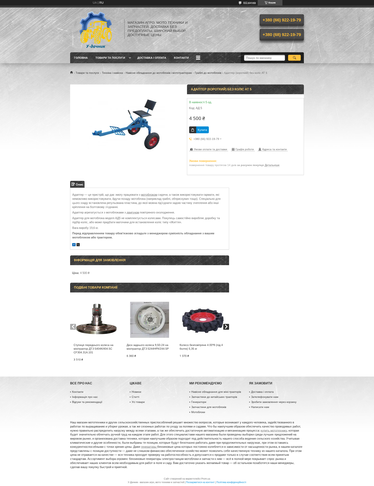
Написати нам (260, 407)
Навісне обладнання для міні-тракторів (216, 391)
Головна (81, 57)
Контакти (181, 57)
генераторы (149, 446)
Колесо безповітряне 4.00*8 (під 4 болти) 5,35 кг (201, 346)
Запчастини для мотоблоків (208, 407)
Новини (136, 391)
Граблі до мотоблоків (208, 72)
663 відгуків (249, 2)
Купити (202, 129)
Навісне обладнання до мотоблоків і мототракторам (159, 72)
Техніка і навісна (112, 72)
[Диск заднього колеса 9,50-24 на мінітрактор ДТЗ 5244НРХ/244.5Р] (149, 319)
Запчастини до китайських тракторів (214, 396)
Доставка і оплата (151, 57)
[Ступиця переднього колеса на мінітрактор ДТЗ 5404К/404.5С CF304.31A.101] (96, 319)
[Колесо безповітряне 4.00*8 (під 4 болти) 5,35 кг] (202, 319)
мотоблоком (149, 194)
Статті (135, 396)
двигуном (133, 212)
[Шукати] (294, 58)
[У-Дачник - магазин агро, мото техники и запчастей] (95, 28)
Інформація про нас (85, 396)
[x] (78, 245)
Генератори (198, 401)
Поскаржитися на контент (200, 482)
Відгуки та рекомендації (87, 401)
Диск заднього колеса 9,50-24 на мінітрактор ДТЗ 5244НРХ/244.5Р (148, 346)
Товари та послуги (110, 57)
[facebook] (74, 245)
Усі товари (138, 401)
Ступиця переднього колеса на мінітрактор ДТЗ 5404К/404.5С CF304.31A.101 (93, 348)
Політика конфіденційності (231, 482)
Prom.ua (205, 478)
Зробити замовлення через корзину (273, 401)
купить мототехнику (274, 430)
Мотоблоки (198, 412)
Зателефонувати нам (264, 396)
